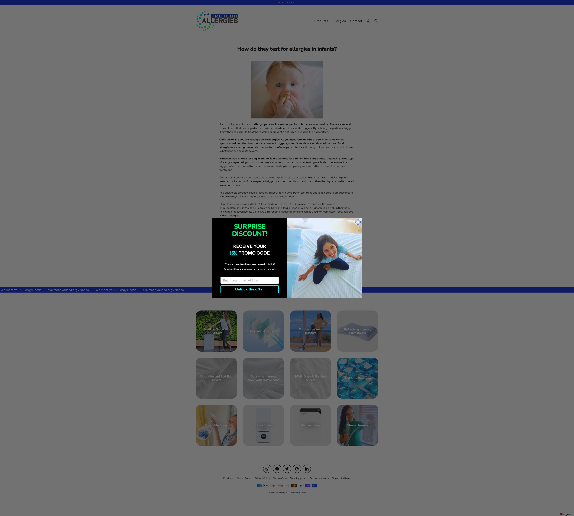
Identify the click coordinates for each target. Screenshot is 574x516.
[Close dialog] (358, 221)
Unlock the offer (249, 289)
